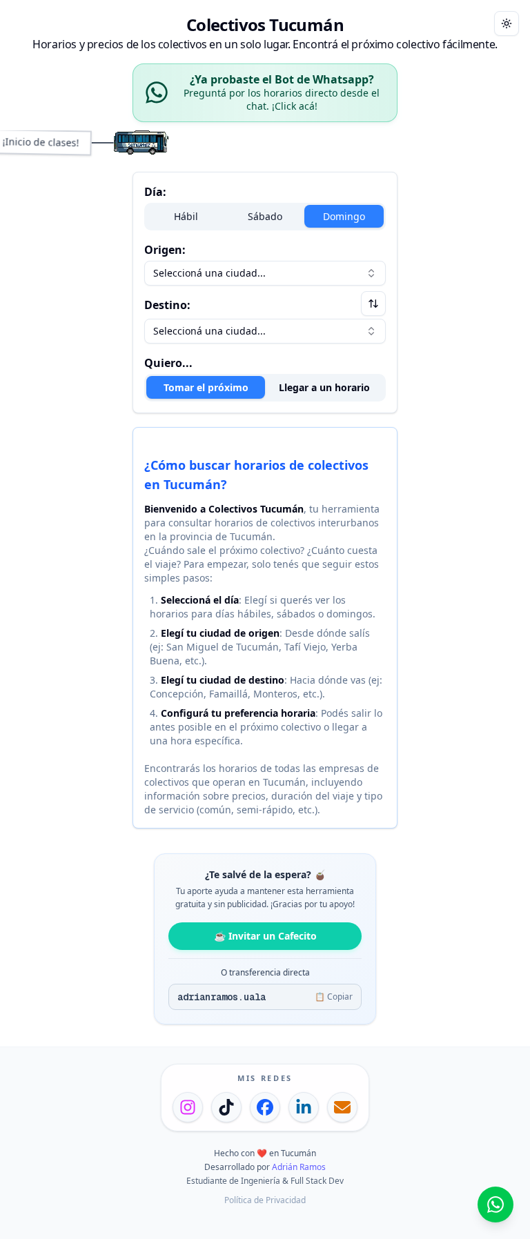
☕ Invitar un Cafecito (265, 935)
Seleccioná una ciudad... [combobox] (209, 272)
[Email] (342, 1107)
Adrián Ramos (299, 1167)
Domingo (344, 216)
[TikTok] (226, 1107)
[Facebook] (265, 1107)
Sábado (265, 216)
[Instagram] (188, 1107)
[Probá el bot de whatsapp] (495, 1204)
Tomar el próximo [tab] (206, 387)
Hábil (186, 216)
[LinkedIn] (303, 1107)
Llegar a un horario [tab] (324, 387)
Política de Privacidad (265, 1200)
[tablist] (265, 388)
